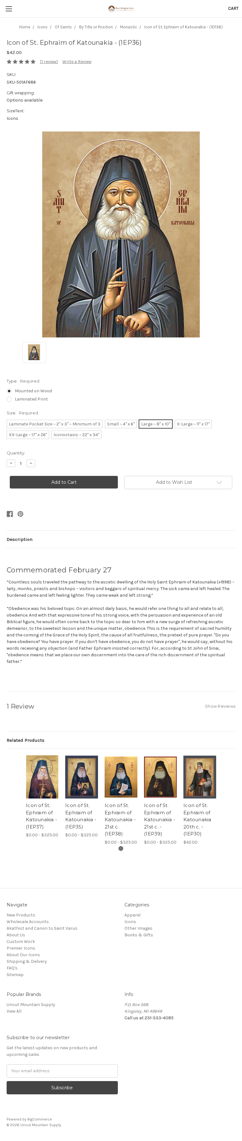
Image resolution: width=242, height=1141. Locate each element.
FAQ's (12, 968)
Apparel (132, 915)
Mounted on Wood (33, 391)
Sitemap (15, 974)
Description (19, 539)
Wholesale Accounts (28, 921)
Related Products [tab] (25, 740)
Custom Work (21, 941)
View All (14, 1011)
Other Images (138, 928)
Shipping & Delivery (27, 961)
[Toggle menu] (8, 8)
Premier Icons (21, 948)
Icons (130, 921)
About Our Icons (23, 954)
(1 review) (49, 61)
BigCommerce (39, 1119)
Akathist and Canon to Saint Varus (42, 928)
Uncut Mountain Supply (31, 1004)
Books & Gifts (138, 935)
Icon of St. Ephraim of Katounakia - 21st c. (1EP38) (120, 819)
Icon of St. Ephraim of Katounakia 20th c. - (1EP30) (197, 819)
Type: (23, 380)
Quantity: (16, 452)
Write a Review (76, 61)
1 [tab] (120, 848)
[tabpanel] (42, 796)
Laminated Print (31, 399)
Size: (22, 412)
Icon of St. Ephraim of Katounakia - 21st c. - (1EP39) (159, 819)
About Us (16, 935)
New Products (21, 915)
